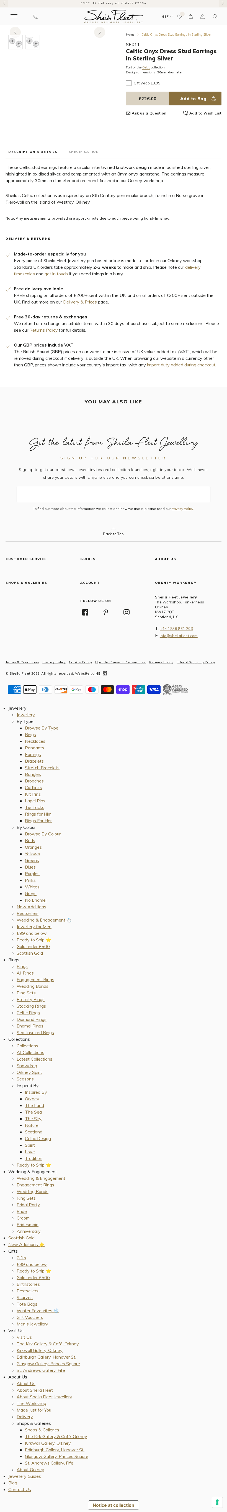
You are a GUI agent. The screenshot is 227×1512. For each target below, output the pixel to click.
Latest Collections (34, 1059)
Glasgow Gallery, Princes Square (48, 1363)
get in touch (56, 273)
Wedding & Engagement (41, 1178)
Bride (22, 1211)
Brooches (34, 781)
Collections (27, 1045)
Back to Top (113, 534)
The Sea (33, 1112)
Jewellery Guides (24, 1476)
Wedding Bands (32, 986)
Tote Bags (27, 1304)
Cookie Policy (80, 662)
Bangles (33, 774)
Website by (87, 673)
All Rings (25, 973)
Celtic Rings (28, 1012)
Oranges (33, 847)
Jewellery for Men (34, 926)
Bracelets (34, 761)
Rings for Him (38, 814)
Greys (31, 893)
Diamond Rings (32, 1019)
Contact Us (19, 1489)
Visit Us (24, 1337)
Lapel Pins (35, 800)
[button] (215, 17)
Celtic (146, 67)
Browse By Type (41, 728)
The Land (34, 1105)
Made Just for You (34, 1410)
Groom (23, 1218)
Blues (30, 867)
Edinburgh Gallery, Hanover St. (46, 1357)
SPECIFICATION (84, 152)
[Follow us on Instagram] (126, 612)
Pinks (30, 880)
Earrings (33, 754)
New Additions (31, 906)
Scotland (33, 1132)
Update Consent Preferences (120, 662)
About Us (26, 1383)
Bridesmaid (27, 1224)
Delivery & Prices (80, 302)
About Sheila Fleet (35, 1390)
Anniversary (29, 1231)
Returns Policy (43, 330)
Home (130, 34)
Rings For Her (38, 820)
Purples (32, 873)
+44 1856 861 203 (176, 628)
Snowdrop (27, 1065)
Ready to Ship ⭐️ (34, 940)
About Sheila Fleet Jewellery (44, 1396)
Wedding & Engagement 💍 (44, 920)
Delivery (25, 1416)
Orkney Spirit (29, 1072)
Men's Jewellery (32, 1324)
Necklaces (35, 741)
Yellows (32, 853)
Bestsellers (27, 913)
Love (30, 1151)
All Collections (30, 1052)
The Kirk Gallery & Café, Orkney (48, 1343)
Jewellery (26, 714)
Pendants (34, 747)
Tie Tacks (34, 807)
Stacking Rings (31, 1006)
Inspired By (36, 1092)
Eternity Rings (31, 999)
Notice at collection (113, 1505)
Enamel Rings (30, 1026)
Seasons (25, 1079)
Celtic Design (38, 1138)
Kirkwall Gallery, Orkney (40, 1350)
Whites (32, 887)
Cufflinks (33, 787)
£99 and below (32, 933)
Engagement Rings (35, 979)
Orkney (32, 1098)
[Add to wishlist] (180, 17)
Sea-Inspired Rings (35, 1032)
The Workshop (31, 1403)
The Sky (33, 1118)
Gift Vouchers (30, 1317)
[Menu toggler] (14, 16)
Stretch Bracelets (42, 767)
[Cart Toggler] (191, 17)
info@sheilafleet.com (179, 635)
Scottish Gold (30, 953)
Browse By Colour (43, 834)
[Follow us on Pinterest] (106, 612)
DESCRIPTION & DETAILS (33, 152)
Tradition (33, 1158)
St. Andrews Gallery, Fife (41, 1370)
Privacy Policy (182, 508)
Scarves (25, 1297)
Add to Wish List (205, 113)
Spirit (30, 1145)
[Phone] (35, 16)
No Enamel (36, 900)
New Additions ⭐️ (26, 1244)
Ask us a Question (149, 113)
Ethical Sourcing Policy (196, 662)
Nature (31, 1125)
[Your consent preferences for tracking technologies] (217, 1502)
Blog (12, 1483)
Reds (30, 840)
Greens (32, 860)
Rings (30, 734)
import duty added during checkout (181, 365)
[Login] (202, 17)
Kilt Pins (33, 794)
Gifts (21, 1257)
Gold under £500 (33, 946)
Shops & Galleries (42, 1430)
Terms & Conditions (22, 662)
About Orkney (30, 1469)
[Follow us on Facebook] (85, 612)
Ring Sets (26, 992)
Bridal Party (28, 1204)
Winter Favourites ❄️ (38, 1310)
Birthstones (28, 1284)
